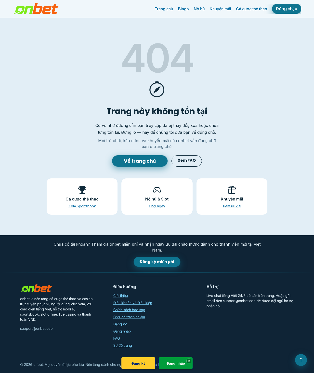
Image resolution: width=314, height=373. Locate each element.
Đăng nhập (286, 9)
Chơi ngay (157, 206)
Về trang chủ (140, 161)
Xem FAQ (187, 160)
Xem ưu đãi (232, 206)
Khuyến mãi (220, 8)
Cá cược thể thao (251, 8)
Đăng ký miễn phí (157, 262)
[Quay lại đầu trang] (301, 360)
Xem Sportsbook (82, 206)
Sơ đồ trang (122, 345)
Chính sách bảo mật (129, 310)
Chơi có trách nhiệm (129, 317)
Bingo (183, 8)
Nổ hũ (199, 8)
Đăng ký (120, 324)
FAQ (116, 338)
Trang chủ (164, 8)
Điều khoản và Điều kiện (132, 303)
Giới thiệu (120, 295)
